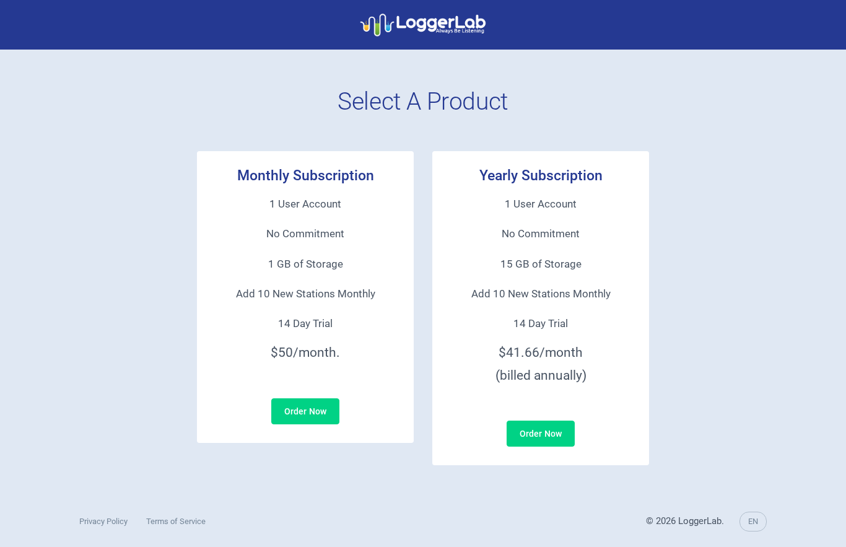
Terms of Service (176, 521)
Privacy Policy (103, 521)
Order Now (305, 411)
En (753, 521)
